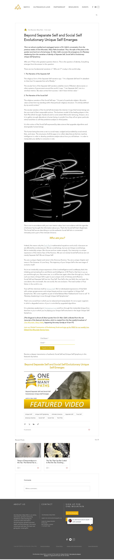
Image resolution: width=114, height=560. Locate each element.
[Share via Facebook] (25, 424)
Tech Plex (60, 418)
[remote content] (57, 343)
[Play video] (57, 390)
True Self (79, 414)
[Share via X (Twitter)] (29, 424)
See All (97, 439)
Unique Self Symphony (42, 414)
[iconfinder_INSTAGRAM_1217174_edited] (98, 7)
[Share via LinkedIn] (33, 424)
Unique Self (28, 414)
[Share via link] (38, 424)
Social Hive (51, 418)
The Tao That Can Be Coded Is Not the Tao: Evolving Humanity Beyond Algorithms (56, 462)
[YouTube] (95, 7)
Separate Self (69, 414)
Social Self (42, 418)
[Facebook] (93, 7)
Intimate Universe (57, 414)
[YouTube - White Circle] (70, 539)
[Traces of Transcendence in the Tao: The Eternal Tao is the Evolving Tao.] (28, 450)
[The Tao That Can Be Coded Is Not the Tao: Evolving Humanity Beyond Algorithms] (57, 450)
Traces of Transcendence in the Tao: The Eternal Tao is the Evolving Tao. (27, 462)
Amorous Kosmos (30, 418)
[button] (73, 7)
